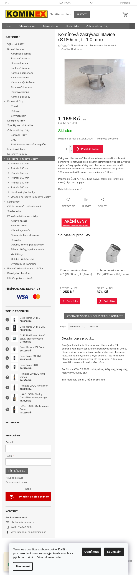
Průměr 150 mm (20, 173)
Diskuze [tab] (93, 326)
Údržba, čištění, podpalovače (27, 244)
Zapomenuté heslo (16, 482)
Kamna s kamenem (22, 72)
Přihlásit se (16, 470)
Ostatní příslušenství (22, 259)
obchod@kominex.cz (22, 522)
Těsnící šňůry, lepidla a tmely (27, 249)
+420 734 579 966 (21, 527)
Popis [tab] (63, 326)
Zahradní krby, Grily (18, 130)
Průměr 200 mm (20, 187)
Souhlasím (114, 551)
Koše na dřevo (19, 225)
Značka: (71, 49)
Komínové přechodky (23, 192)
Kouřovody (13, 201)
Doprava (64, 2)
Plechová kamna (20, 58)
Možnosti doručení (107, 138)
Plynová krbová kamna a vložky (25, 268)
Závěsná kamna (20, 77)
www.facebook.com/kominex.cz (28, 531)
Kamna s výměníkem (23, 82)
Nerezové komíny (17, 153)
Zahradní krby (19, 134)
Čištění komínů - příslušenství (24, 206)
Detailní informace (68, 189)
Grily (13, 139)
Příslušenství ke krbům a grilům (28, 144)
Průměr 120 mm (20, 163)
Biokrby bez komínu (18, 273)
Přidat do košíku (90, 148)
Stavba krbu (14, 211)
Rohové (15, 111)
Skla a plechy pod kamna (25, 235)
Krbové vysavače (20, 230)
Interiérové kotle (16, 149)
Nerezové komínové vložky (22, 158)
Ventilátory (17, 254)
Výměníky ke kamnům (23, 263)
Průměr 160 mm (20, 177)
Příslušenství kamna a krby (22, 216)
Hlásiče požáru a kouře (20, 278)
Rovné (14, 106)
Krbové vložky (15, 101)
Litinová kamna (19, 63)
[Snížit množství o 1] (71, 151)
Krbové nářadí (19, 220)
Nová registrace (14, 477)
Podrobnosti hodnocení (103, 45)
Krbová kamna (15, 49)
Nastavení (23, 566)
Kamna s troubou (20, 96)
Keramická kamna (21, 53)
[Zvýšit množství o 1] (71, 147)
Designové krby (16, 120)
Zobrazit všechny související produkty (95, 316)
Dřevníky (16, 240)
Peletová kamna (20, 91)
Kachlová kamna (20, 68)
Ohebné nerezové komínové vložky (31, 196)
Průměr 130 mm (20, 168)
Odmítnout (91, 551)
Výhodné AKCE (15, 44)
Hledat (82, 14)
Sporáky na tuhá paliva (20, 125)
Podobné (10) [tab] (77, 326)
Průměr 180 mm (20, 182)
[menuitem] (8, 26)
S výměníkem (18, 115)
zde (58, 557)
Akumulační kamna (21, 87)
